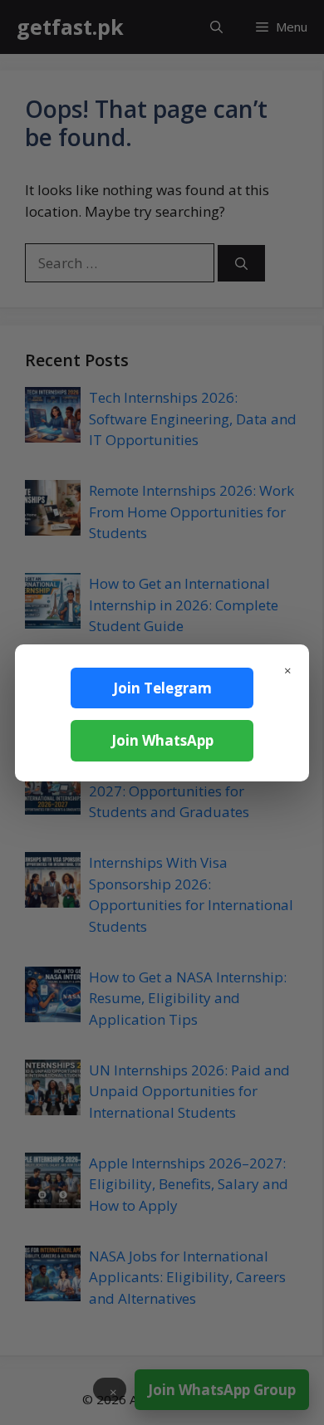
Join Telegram (162, 688)
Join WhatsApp (162, 740)
